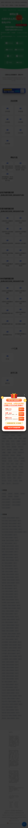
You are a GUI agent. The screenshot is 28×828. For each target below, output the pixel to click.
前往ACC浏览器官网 (14, 427)
